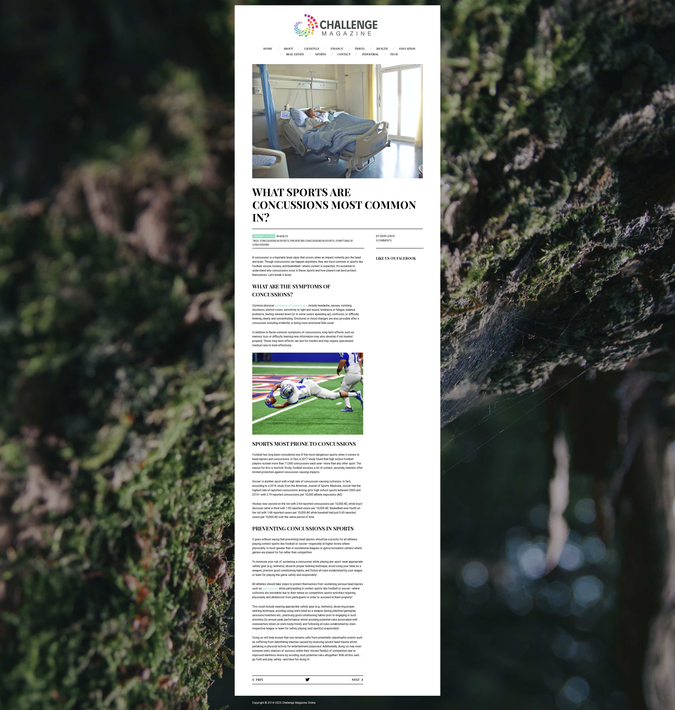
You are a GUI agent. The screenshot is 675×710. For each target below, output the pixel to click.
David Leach (387, 236)
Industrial (370, 54)
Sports (320, 54)
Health (382, 48)
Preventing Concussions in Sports (312, 240)
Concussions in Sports (274, 240)
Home (267, 48)
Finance (337, 48)
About (288, 48)
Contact (344, 54)
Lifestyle (311, 48)
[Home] (337, 25)
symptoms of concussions (291, 305)
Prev (259, 679)
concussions (270, 588)
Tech (394, 54)
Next (356, 679)
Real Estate (295, 54)
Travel (360, 48)
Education (407, 48)
